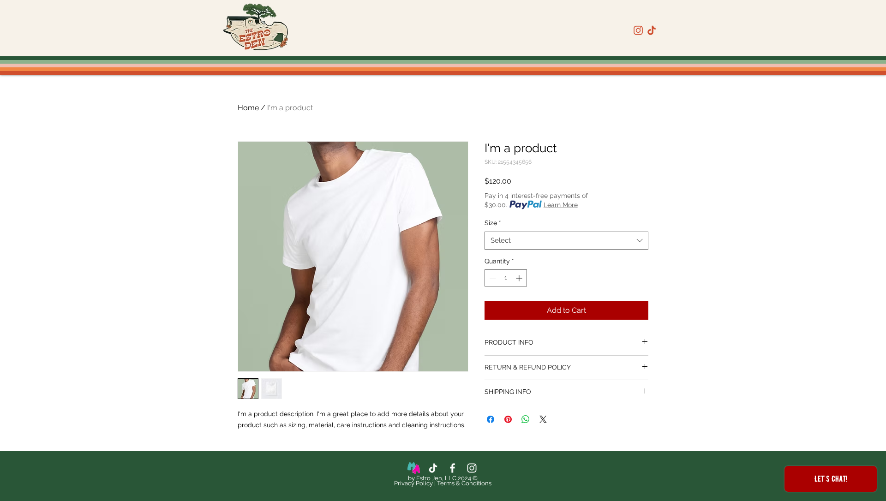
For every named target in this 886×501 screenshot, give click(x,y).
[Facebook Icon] (452, 468)
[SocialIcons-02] (652, 30)
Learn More (561, 205)
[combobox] (566, 241)
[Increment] (520, 278)
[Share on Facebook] (490, 419)
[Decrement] (491, 278)
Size (493, 223)
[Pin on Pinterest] (508, 419)
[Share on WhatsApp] (525, 419)
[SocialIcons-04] (638, 30)
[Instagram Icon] (472, 468)
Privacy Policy (413, 483)
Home (248, 107)
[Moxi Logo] (413, 468)
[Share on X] (543, 419)
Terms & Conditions (464, 483)
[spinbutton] (505, 278)
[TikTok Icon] (433, 468)
